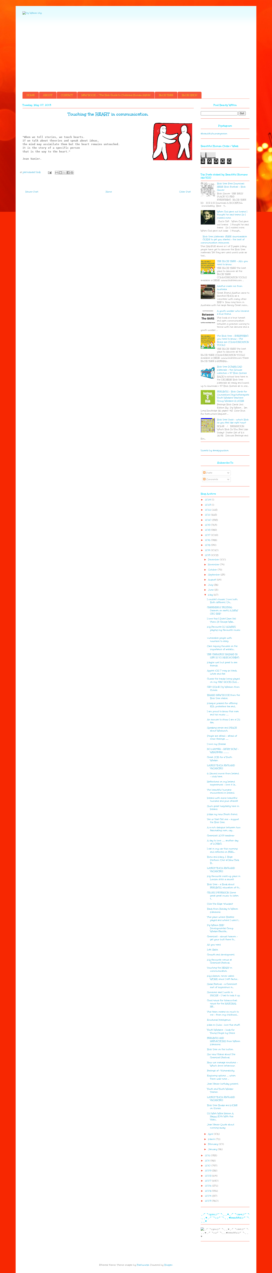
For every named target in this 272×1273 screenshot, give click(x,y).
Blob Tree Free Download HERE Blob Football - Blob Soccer (231, 186)
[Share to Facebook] (68, 173)
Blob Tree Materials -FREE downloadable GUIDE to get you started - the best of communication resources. (224, 239)
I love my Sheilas (216, 744)
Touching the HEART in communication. (219, 969)
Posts (208, 472)
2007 (208, 1180)
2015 (208, 545)
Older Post (185, 191)
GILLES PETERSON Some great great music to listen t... (223, 895)
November (214, 564)
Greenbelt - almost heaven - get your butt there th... (222, 938)
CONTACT (67, 95)
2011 (207, 1160)
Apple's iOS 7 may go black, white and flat (222, 672)
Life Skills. (212, 949)
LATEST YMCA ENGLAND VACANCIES (221, 767)
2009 (208, 1170)
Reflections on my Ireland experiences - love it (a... (221, 783)
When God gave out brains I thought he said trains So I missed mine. (232, 214)
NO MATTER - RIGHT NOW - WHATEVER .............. (223, 751)
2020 (208, 519)
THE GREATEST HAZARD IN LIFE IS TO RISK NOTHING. (223, 656)
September (214, 574)
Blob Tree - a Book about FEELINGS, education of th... (223, 886)
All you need (214, 944)
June (211, 589)
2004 (208, 1195)
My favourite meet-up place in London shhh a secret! (223, 878)
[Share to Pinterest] (72, 173)
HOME (31, 95)
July (211, 584)
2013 (208, 555)
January (213, 1149)
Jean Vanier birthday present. (223, 1083)
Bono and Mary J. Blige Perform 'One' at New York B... (223, 860)
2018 (208, 529)
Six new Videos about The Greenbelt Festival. (221, 1056)
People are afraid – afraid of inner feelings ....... (222, 737)
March (212, 1139)
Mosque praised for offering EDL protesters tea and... (222, 705)
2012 (208, 1155)
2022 (208, 509)
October (213, 569)
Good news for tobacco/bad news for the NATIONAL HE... (222, 1003)
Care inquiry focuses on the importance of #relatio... (222, 648)
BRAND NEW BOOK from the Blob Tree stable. (223, 697)
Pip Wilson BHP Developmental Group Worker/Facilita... (220, 928)
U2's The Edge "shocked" (220, 903)
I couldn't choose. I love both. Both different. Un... (222, 601)
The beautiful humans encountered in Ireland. (221, 791)
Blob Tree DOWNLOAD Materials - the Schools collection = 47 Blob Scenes (232, 369)
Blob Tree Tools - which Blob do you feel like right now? (233, 421)
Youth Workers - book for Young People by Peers (221, 1031)
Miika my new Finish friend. (222, 814)
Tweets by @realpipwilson (215, 450)
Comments (211, 479)
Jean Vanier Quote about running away (220, 1126)
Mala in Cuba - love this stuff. (223, 1024)
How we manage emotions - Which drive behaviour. (222, 1064)
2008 (208, 1175)
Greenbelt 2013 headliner (220, 835)
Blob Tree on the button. (220, 1049)
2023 (208, 504)
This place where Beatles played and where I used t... (223, 919)
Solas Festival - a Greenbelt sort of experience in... (222, 986)
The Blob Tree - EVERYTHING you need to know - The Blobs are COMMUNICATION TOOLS (233, 340)
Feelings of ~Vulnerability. (221, 1070)
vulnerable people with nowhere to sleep (219, 639)
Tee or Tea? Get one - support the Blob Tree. (223, 821)
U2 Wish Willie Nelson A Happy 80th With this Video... (220, 1116)
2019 (208, 524)
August (212, 579)
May (211, 594)
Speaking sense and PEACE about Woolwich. (222, 729)
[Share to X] (64, 173)
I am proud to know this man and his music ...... (223, 713)
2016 (208, 540)
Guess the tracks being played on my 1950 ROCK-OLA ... (223, 680)
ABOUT (47, 95)
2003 (208, 1200)
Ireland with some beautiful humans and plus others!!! (222, 800)
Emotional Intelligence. (219, 1019)
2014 (208, 550)
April (211, 1133)
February (213, 1144)
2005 (208, 1190)
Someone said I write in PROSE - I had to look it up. (223, 994)
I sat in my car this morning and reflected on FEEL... (222, 850)
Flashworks (143, 1264)
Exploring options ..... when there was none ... (221, 1077)
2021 (208, 514)
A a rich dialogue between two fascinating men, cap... (223, 829)
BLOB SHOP (189, 95)
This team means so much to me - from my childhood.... (223, 1013)
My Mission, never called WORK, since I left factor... (222, 977)
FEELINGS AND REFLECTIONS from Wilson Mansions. (223, 1041)
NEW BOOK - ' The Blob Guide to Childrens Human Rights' (115, 95)
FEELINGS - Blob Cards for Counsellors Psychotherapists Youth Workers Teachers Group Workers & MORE (233, 396)
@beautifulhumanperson (214, 133)
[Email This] (57, 173)
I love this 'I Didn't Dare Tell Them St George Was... (221, 620)
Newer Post (31, 191)
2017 (208, 535)
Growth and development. (221, 954)
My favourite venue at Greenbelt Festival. (219, 961)
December (214, 559)
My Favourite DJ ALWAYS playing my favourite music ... (223, 630)
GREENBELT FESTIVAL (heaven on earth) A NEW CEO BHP (222, 610)
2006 (208, 1185)
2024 (208, 499)
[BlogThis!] (61, 173)
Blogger (168, 1264)
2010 (208, 1165)
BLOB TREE (166, 95)
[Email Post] (49, 172)
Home (109, 191)
